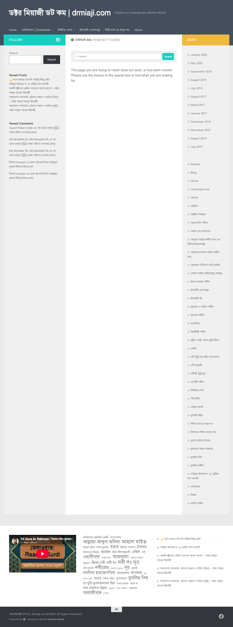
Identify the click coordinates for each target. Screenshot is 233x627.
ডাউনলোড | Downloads (36, 30)
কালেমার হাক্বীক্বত (137, 558)
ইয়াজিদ (106, 552)
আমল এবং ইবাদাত (200, 231)
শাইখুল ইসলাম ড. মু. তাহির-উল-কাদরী (29, 84)
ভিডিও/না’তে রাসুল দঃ (117, 30)
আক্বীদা (194, 206)
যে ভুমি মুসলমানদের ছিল (99, 583)
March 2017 (198, 105)
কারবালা (121, 557)
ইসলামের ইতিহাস (91, 552)
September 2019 (201, 71)
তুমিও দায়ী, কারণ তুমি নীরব (205, 340)
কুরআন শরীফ (198, 315)
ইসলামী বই (196, 298)
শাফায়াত (195, 486)
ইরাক (114, 547)
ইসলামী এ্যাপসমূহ (90, 30)
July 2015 (196, 146)
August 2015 (198, 138)
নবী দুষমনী (196, 365)
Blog (193, 172)
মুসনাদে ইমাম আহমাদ (202, 448)
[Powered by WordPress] (24, 619)
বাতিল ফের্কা (197, 407)
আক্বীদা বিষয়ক (198, 214)
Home (13, 30)
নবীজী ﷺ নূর (198, 373)
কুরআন (86, 563)
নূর (127, 567)
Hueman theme (56, 619)
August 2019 (198, 80)
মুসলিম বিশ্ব (196, 457)
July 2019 (196, 88)
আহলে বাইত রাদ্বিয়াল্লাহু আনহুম (206, 273)
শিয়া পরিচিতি (122, 588)
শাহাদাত (112, 588)
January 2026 (199, 55)
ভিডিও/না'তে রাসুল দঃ (202, 423)
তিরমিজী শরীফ (198, 331)
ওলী (143, 552)
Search (13, 53)
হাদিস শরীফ (197, 503)
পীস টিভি (195, 398)
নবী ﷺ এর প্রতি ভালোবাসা (205, 356)
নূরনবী (134, 568)
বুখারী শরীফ (197, 415)
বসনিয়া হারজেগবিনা (99, 573)
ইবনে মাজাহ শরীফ (200, 281)
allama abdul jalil (95, 537)
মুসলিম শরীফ (197, 465)
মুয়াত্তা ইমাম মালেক (200, 440)
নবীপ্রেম (102, 567)
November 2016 (200, 130)
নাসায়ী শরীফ (197, 382)
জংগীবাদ (195, 323)
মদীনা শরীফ (109, 578)
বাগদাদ (136, 573)
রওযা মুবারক (123, 583)
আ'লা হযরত (115, 537)
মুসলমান (121, 578)
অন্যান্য (194, 197)
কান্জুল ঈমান (106, 558)
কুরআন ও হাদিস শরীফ (202, 306)
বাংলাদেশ (123, 573)
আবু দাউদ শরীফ (199, 222)
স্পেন (105, 593)
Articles (195, 164)
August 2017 (198, 96)
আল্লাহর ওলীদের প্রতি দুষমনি (205, 265)
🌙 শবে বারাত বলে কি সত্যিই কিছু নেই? (29, 79)
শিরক (193, 495)
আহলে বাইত (133, 542)
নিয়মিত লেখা (65, 30)
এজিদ (136, 552)
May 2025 (196, 63)
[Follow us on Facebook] (58, 40)
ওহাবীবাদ (91, 557)
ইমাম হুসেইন (103, 547)
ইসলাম (142, 547)
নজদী (194, 348)
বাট (145, 573)
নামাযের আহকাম (116, 568)
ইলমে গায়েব (127, 547)
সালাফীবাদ (92, 593)
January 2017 (199, 113)
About (138, 30)
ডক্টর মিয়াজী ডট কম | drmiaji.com (60, 12)
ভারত (97, 578)
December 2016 (201, 121)
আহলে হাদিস (89, 547)
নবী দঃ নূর (128, 562)
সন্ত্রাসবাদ (133, 588)
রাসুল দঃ (134, 583)
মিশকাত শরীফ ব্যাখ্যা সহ (203, 432)
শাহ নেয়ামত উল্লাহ (95, 588)
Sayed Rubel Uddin (21, 128)
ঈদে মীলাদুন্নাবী (121, 552)
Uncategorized (200, 189)
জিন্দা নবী (98, 563)
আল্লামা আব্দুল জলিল (101, 542)
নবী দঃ (111, 563)
